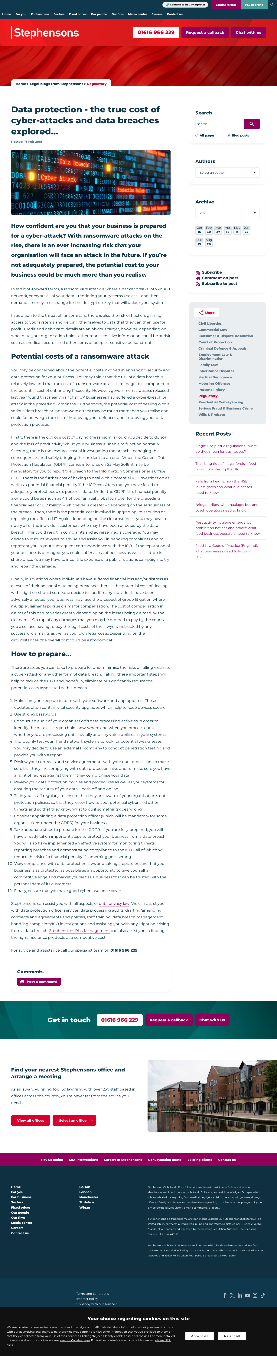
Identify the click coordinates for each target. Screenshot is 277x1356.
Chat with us (248, 32)
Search (203, 113)
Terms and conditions (92, 1293)
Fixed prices (77, 14)
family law (165, 1202)
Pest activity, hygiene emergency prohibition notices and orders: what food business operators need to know (227, 528)
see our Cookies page (75, 1340)
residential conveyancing (202, 1202)
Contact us (175, 14)
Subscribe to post (219, 283)
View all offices (30, 1120)
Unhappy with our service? (96, 1304)
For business (40, 14)
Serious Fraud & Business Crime (225, 408)
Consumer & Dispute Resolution (225, 336)
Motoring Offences (214, 383)
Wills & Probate (211, 414)
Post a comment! (42, 982)
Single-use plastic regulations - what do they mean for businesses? (226, 448)
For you (20, 14)
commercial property (206, 1207)
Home (6, 14)
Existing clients (226, 4)
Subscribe (212, 272)
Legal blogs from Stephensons (56, 84)
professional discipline (234, 1202)
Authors (205, 161)
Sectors (59, 14)
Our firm (118, 14)
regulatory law (179, 1207)
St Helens (86, 1202)
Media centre (137, 14)
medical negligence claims (206, 1197)
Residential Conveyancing (220, 402)
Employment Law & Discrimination (215, 356)
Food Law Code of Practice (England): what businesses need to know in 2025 (226, 551)
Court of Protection (215, 342)
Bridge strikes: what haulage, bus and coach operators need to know (227, 507)
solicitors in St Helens (199, 1192)
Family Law (208, 365)
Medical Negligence (215, 377)
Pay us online (254, 4)
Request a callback (205, 32)
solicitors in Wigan (230, 1192)
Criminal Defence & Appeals (222, 348)
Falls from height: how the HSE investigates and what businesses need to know (223, 487)
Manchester (88, 1197)
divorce (176, 1202)
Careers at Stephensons (123, 1160)
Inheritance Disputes (216, 371)
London (85, 1192)
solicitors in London (174, 1192)
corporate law (161, 1207)
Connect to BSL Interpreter (187, 4)
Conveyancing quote (164, 1160)
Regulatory (97, 84)
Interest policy (87, 1299)
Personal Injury (211, 390)
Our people (99, 14)
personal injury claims (237, 1197)
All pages (207, 135)
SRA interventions (83, 1160)
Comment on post (220, 278)
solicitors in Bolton (225, 1187)
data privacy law (114, 903)
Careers (157, 14)
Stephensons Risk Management (79, 930)
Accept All (199, 1336)
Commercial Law (212, 330)
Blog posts (240, 135)
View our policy (227, 1255)
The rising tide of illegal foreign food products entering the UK (225, 466)
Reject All (232, 1336)
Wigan (84, 1207)
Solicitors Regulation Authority (219, 1229)
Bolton (84, 1187)
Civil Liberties (210, 323)
